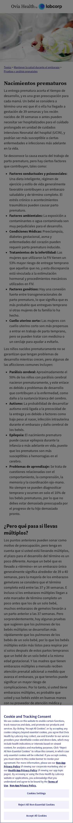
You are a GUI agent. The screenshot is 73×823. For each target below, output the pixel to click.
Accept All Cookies (36, 815)
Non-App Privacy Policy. (23, 785)
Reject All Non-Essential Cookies (36, 804)
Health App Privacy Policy (22, 770)
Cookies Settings (36, 793)
